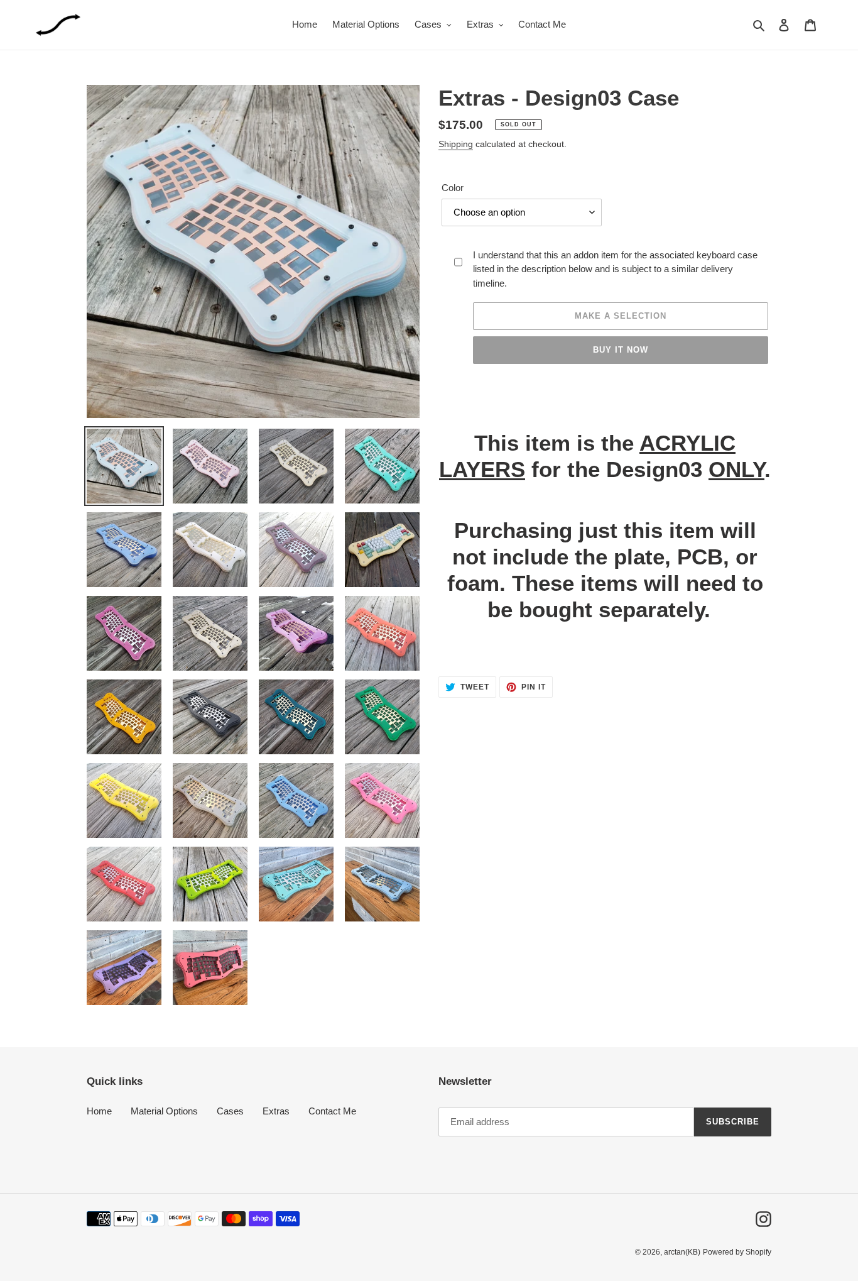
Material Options (164, 1111)
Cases (230, 1111)
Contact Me (332, 1111)
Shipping (455, 144)
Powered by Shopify (737, 1252)
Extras (276, 1111)
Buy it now (620, 350)
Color (453, 187)
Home (99, 1111)
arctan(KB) (682, 1252)
